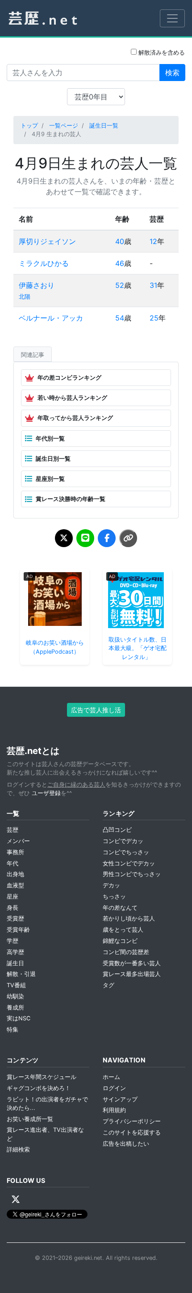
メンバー (18, 841)
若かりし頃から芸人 (129, 918)
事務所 (15, 852)
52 (119, 285)
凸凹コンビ (117, 829)
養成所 (15, 1007)
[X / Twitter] (15, 1199)
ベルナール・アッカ (51, 317)
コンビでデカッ (123, 841)
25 (154, 317)
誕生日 (15, 963)
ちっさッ (114, 896)
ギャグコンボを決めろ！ (39, 1088)
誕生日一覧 (103, 125)
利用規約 (114, 1110)
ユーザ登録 (46, 793)
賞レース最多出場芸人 (132, 974)
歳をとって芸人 (123, 929)
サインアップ (120, 1099)
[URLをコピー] (128, 538)
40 (119, 241)
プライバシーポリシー (132, 1121)
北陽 (24, 296)
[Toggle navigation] (172, 18)
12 (153, 241)
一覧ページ (63, 125)
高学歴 (15, 952)
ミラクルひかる (44, 263)
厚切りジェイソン (47, 241)
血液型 (15, 885)
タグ (108, 985)
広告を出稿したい (126, 1143)
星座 (12, 896)
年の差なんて (120, 907)
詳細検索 (18, 1149)
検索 (172, 72)
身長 (12, 907)
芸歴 (12, 829)
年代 (12, 863)
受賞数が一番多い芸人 (132, 963)
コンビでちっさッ (126, 852)
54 (119, 317)
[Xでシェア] (64, 538)
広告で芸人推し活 (96, 710)
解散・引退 (21, 974)
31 (153, 285)
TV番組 (16, 985)
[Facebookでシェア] (107, 538)
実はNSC (18, 1018)
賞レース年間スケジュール (41, 1077)
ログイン (114, 1088)
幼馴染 (15, 996)
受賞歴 (15, 918)
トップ (29, 125)
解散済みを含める (161, 52)
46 (119, 263)
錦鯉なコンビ (120, 941)
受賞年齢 (18, 929)
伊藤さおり (36, 285)
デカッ (111, 885)
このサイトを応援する (132, 1132)
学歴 (12, 941)
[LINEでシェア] (85, 538)
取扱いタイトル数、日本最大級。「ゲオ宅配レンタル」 (138, 648)
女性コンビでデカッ (129, 863)
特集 (12, 1029)
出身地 (15, 874)
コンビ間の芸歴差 (126, 952)
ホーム (111, 1077)
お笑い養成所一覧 (30, 1119)
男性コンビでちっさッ (132, 874)
